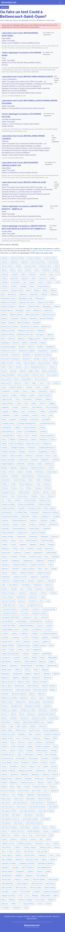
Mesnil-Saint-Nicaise (40, 690)
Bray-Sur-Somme (44, 363)
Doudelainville (42, 451)
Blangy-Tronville (49, 338)
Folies (9, 500)
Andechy (55, 270)
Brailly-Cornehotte (7, 363)
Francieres (43, 520)
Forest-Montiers (7, 512)
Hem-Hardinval (13, 585)
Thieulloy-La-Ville (44, 847)
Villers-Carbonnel (36, 883)
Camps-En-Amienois (16, 387)
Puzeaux (31, 766)
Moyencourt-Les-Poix (39, 718)
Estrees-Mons (6, 480)
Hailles (50, 564)
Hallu (39, 569)
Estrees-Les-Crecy (44, 476)
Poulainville (25, 762)
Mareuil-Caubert (7, 669)
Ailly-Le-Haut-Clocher (38, 262)
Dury (55, 455)
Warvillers (12, 899)
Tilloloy (18, 851)
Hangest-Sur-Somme (43, 573)
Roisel (12, 786)
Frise (20, 540)
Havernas (31, 581)
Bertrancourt (46, 326)
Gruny (46, 556)
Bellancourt (48, 310)
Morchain (54, 710)
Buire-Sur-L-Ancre (38, 375)
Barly (3, 294)
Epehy (40, 464)
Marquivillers (6, 673)
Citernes (15, 407)
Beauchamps (40, 298)
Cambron (56, 383)
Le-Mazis (14, 633)
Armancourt (32, 274)
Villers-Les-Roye (7, 887)
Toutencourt (42, 855)
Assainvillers (14, 278)
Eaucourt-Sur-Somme (8, 460)
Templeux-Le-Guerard (25, 843)
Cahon (41, 383)
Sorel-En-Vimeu (41, 835)
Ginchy (15, 548)
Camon (4, 387)
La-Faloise (35, 609)
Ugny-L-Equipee (7, 859)
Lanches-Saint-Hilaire (8, 625)
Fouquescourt (45, 516)
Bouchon (31, 347)
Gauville (42, 544)
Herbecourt (48, 585)
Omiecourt (21, 742)
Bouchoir (22, 347)
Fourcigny (56, 516)
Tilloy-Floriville (28, 851)
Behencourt (37, 310)
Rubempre (54, 790)
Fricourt (13, 540)
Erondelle (29, 472)
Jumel (48, 601)
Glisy (22, 548)
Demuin (33, 439)
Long (27, 649)
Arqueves (43, 274)
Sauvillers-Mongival (33, 831)
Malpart (51, 661)
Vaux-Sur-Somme (7, 871)
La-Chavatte (24, 609)
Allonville (28, 270)
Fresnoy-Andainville (8, 532)
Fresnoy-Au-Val (22, 532)
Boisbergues (5, 342)
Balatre (45, 290)
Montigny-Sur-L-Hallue (28, 710)
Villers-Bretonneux (7, 883)
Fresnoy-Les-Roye (7, 536)
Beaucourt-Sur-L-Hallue (45, 302)
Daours (4, 439)
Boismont (16, 342)
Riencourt (41, 782)
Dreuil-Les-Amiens (16, 455)
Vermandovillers (7, 875)
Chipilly (33, 403)
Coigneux (15, 411)
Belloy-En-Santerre (16, 314)
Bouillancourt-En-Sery (9, 351)
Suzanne (33, 839)
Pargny (30, 746)
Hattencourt (5, 581)
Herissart (4, 589)
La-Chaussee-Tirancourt (9, 609)
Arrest (51, 274)
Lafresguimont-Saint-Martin (10, 617)
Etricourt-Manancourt (26, 484)
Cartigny (14, 395)
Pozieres (34, 762)
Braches (53, 359)
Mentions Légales (30, 916)
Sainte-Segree (25, 827)
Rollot (19, 786)
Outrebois (5, 746)
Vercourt (39, 871)
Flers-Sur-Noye (22, 496)
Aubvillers (5, 282)
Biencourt (12, 338)
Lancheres (48, 621)
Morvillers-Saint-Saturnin (47, 714)
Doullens (4, 455)
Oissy (13, 742)
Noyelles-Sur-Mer (7, 738)
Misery (41, 698)
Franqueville (5, 524)
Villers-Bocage (53, 879)
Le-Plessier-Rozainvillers (49, 633)
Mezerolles (5, 694)
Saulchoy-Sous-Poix (17, 831)
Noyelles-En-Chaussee (52, 734)
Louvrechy (16, 657)
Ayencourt (5, 290)
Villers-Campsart (22, 883)
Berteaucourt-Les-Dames (10, 326)
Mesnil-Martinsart (7, 690)
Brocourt (53, 367)
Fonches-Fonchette (30, 500)
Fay (21, 488)
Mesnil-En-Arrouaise (48, 686)
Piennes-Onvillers (41, 750)
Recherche (4, 7)
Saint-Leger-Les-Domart (27, 811)
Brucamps (13, 371)
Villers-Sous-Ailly (20, 887)
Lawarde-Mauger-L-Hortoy (10, 629)
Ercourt (11, 472)
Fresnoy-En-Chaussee (38, 532)
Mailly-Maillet (52, 657)
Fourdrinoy (5, 520)
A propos (20, 916)
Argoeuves (5, 274)
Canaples (29, 387)
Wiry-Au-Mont (40, 899)
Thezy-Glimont (6, 847)
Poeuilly (39, 754)
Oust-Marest (50, 742)
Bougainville (50, 347)
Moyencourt (25, 718)
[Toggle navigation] (60, 2)
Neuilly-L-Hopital (7, 730)
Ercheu (4, 472)
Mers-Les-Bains (6, 686)
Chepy (19, 403)
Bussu (16, 379)
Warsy (3, 899)
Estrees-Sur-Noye (19, 480)
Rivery (50, 782)
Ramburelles (35, 774)
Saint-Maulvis (16, 815)
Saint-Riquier (45, 819)
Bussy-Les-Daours (41, 379)
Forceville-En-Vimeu (34, 508)
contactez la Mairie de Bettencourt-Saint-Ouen (46, 250)
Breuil (10, 367)
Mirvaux (33, 698)
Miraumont (24, 698)
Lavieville (49, 625)
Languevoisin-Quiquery (26, 625)
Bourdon (54, 351)
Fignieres (46, 492)
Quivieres (4, 774)
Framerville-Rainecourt (19, 520)
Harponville (44, 577)
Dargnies (12, 439)
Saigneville (30, 795)
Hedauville (51, 581)
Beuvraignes (40, 334)
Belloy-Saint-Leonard (32, 314)
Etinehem (4, 484)
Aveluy (32, 286)
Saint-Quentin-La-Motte (30, 819)
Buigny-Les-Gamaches (49, 371)
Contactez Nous (9, 916)
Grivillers (23, 556)
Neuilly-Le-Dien (21, 730)
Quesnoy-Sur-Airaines (25, 770)
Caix (48, 383)
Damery (34, 435)
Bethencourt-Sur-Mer (8, 330)
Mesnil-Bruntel (19, 686)
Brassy (19, 363)
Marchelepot (40, 665)
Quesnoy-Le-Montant (8, 770)
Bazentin (44, 294)
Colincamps (32, 411)
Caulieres (23, 395)
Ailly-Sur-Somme (7, 266)
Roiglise (4, 786)
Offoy (55, 738)
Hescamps (49, 589)
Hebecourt (40, 581)
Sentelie (16, 835)
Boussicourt (16, 355)
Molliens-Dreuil (20, 702)
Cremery (42, 427)
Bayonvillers (34, 294)
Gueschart (5, 560)
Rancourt (55, 774)
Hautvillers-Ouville (18, 581)
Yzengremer (16, 908)
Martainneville (17, 673)
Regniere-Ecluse (7, 778)
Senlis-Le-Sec (6, 835)
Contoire (34, 415)
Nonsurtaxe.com (8, 2)
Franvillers (42, 524)
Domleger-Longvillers (18, 447)
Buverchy (18, 383)
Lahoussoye (26, 617)
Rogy (56, 782)
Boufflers (40, 347)
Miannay (32, 694)
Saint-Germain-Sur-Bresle (37, 807)
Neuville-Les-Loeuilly (8, 734)
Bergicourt (5, 318)
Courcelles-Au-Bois (8, 423)
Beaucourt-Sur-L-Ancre (27, 302)
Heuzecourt (33, 593)
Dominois (5, 447)
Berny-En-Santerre (24, 322)
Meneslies (25, 677)
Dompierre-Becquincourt (47, 447)
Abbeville (4, 258)
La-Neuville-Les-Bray (48, 609)
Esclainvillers (39, 472)
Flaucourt (5, 496)
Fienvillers (36, 492)
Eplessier (4, 468)
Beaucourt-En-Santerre (9, 302)
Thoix (3, 851)
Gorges (39, 548)
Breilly (55, 363)
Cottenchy (12, 419)
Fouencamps (25, 516)
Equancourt (24, 468)
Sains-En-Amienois (44, 799)
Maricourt (18, 669)
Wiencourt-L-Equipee (25, 899)
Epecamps (31, 464)
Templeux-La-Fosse (8, 843)
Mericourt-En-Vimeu (8, 682)
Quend (46, 766)
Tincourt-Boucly (7, 855)
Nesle (11, 726)
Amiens (36, 270)
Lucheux (26, 657)
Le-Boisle (25, 629)
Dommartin (31, 447)
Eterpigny (47, 480)
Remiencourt (39, 778)
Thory (10, 851)
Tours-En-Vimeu (29, 855)
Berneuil (11, 322)
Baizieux (37, 290)
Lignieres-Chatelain (8, 645)
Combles (42, 411)
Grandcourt (17, 552)
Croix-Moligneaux (31, 431)
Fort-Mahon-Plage (21, 512)
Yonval (40, 904)
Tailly (41, 839)
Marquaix (45, 669)
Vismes (14, 891)
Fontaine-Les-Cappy (8, 504)
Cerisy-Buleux (27, 399)
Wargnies (35, 895)
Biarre (3, 338)
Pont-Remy (44, 758)
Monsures (5, 706)
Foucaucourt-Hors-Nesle (9, 516)
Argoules (15, 274)
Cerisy (17, 399)
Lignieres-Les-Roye (39, 645)
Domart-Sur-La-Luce (32, 443)
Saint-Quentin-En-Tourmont (10, 819)
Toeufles (18, 855)
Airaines (18, 266)
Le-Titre (25, 637)
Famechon (47, 484)
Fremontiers (5, 528)
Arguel (23, 274)
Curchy (19, 435)
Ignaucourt (21, 601)
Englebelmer (45, 460)
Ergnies (20, 472)
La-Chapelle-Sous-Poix (34, 605)
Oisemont (5, 742)
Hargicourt (34, 577)
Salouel (52, 827)
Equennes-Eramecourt (38, 468)
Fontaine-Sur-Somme (8, 508)
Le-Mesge (34, 633)
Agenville (4, 262)
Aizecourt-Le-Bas (30, 266)
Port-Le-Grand (6, 762)
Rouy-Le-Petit (36, 790)
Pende (55, 746)
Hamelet (54, 569)
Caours (25, 391)
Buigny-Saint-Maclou (8, 375)
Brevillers (19, 367)
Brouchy (4, 371)
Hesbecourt (39, 589)
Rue (13, 795)
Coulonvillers (34, 419)
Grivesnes (14, 556)
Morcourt (5, 714)
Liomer (12, 649)
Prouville (43, 762)
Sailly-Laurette (6, 799)
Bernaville (33, 318)
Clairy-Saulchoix (37, 407)
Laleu (35, 617)
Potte (16, 762)
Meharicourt (5, 677)
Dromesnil (39, 455)
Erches (51, 468)
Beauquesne (47, 306)
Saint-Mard (5, 815)
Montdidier (47, 706)
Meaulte (56, 673)
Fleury (42, 496)
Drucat (48, 455)
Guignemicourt (28, 560)
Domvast (32, 451)
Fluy (3, 500)
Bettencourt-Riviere (8, 334)
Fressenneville (21, 536)
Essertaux (5, 476)
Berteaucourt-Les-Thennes (29, 326)
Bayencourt (23, 294)
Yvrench (48, 904)
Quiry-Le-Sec (52, 770)
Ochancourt (36, 738)
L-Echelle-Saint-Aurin (8, 605)
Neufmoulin (42, 726)
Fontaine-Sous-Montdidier (26, 504)
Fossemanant (34, 512)
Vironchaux (5, 891)
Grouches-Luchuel (35, 556)
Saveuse (46, 831)
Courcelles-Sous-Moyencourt (26, 423)
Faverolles (5, 488)
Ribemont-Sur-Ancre (28, 782)
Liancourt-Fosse (7, 641)
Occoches (26, 738)
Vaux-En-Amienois (28, 867)
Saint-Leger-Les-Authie (9, 811)
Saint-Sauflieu (6, 823)
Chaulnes (48, 399)
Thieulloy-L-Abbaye (29, 847)
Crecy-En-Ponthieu (30, 427)
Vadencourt (19, 859)
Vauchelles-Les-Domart (26, 863)
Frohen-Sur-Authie (47, 540)
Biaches (50, 334)
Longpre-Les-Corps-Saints (10, 653)
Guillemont (51, 560)
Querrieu (54, 766)
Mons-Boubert (48, 702)
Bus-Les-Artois (6, 379)
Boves (45, 359)
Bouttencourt (27, 355)
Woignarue (51, 899)
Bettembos (41, 330)
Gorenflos (30, 548)
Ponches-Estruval (7, 758)
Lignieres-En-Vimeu (23, 645)
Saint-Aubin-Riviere (37, 803)
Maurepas (47, 673)
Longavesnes (36, 649)
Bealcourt (54, 294)
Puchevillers (13, 766)
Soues (51, 835)
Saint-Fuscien (21, 807)
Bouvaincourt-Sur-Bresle (43, 355)
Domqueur (22, 451)
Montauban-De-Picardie (32, 706)
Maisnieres (18, 661)
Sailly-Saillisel (30, 799)
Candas (46, 387)
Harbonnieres (6, 577)
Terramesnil (38, 843)
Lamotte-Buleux (21, 621)
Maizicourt (42, 661)
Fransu (23, 524)
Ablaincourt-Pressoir (17, 258)
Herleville (14, 589)
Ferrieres (29, 488)
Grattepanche (38, 552)
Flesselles (34, 496)
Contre (43, 415)
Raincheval (14, 774)
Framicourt (33, 520)
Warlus (56, 895)
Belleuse (4, 314)
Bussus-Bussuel (27, 379)
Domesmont (47, 443)
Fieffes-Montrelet (24, 492)
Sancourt (4, 831)
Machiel (34, 657)
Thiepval (17, 847)
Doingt (4, 443)
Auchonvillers (15, 282)
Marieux (27, 669)
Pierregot (54, 750)
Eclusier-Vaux (23, 460)
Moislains (50, 698)
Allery (20, 270)
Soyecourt (13, 839)
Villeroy (26, 879)
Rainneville (24, 774)
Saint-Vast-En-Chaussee (9, 827)
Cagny (34, 383)
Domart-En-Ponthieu (16, 443)
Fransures (32, 524)
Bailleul (28, 290)
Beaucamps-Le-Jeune (8, 298)
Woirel (14, 904)
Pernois (4, 750)
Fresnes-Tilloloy (34, 528)
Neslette (32, 726)
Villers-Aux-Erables (39, 879)
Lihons (51, 645)
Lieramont (26, 641)
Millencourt (41, 694)
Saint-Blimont (51, 803)
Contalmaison (6, 415)
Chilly (26, 403)
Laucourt (40, 625)
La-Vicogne (24, 613)
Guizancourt (5, 564)
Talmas (48, 839)
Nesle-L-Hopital (22, 726)
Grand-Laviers (6, 552)
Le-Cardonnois (36, 629)
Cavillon (32, 395)
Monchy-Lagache (34, 702)
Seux (23, 835)
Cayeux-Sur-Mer (7, 399)
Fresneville (46, 528)
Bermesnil (15, 318)
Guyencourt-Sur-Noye (38, 564)
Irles (41, 601)
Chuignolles (5, 407)
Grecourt (4, 556)
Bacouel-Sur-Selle (17, 290)
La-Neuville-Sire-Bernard (9, 613)
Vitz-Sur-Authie (25, 891)
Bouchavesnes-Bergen (9, 347)
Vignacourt (29, 875)
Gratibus (27, 552)
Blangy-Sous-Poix (34, 338)
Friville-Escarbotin (31, 540)
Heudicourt (22, 593)
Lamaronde (44, 617)
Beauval (56, 306)
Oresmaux (39, 742)
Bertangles (36, 322)
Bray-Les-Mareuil (29, 363)
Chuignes (52, 403)
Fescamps (38, 488)
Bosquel (43, 342)
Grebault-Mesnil (51, 552)
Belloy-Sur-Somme (49, 314)
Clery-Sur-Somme (51, 407)
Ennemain (55, 460)
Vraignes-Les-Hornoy (8, 895)
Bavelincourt (12, 294)
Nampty (49, 722)
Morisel (21, 714)
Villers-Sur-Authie (35, 887)
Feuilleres (48, 488)
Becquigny (19, 310)
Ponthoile (55, 758)
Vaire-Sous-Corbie (32, 859)
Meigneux (16, 677)
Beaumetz (22, 306)
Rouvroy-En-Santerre (8, 790)
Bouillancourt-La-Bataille (27, 351)
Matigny (28, 673)
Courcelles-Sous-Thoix (47, 423)
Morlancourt (31, 714)
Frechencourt (53, 524)
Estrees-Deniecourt (28, 476)
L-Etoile (21, 605)
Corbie (4, 419)
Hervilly (29, 589)
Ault (24, 282)
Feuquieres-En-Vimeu (8, 492)
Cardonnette (42, 391)
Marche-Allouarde (26, 665)
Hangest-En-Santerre (27, 573)
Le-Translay (34, 637)
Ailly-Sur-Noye (53, 262)
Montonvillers (43, 710)
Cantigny (16, 391)
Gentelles (51, 544)
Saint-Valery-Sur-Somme (34, 823)
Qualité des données (44, 916)
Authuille (13, 286)
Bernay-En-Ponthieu (46, 318)
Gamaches (23, 544)
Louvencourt (6, 657)
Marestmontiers (52, 665)
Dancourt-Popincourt (47, 435)
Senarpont (55, 831)
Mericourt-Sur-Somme (40, 682)
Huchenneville (20, 597)
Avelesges (23, 286)
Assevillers (24, 278)
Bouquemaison (43, 351)
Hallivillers (15, 569)
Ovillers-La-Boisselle (17, 746)
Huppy (43, 597)
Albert (56, 266)
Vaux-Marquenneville (44, 867)
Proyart (4, 766)
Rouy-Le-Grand (23, 790)
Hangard (14, 573)
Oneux (30, 742)
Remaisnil (18, 778)
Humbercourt (33, 597)
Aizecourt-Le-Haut (45, 266)
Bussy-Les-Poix (6, 383)
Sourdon (4, 839)
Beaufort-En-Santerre (8, 306)
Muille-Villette (6, 722)
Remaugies (28, 778)
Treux (51, 855)
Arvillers (4, 278)
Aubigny (52, 278)
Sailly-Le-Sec (18, 799)
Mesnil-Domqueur (33, 686)
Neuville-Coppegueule (50, 730)
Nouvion (38, 734)
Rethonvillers (51, 778)
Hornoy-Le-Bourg (7, 597)
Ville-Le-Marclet (41, 875)
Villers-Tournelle (50, 887)
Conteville (25, 415)
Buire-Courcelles (23, 375)
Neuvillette (21, 734)
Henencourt (37, 585)
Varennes (52, 859)
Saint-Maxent (28, 815)
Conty (51, 415)
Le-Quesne (5, 637)
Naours (4, 726)
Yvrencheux (5, 908)
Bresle (3, 367)
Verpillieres (18, 875)
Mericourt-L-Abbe (23, 682)
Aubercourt (42, 278)
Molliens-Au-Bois (7, 702)
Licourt (17, 641)
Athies (34, 278)
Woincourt (5, 904)
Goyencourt (49, 548)
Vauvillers (16, 867)
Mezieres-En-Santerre (19, 694)
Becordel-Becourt (7, 310)
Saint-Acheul (6, 803)
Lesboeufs (55, 637)
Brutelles (23, 371)
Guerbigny (55, 556)
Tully (57, 855)
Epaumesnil (20, 464)
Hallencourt (5, 569)
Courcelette (46, 419)
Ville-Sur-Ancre (6, 879)
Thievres (56, 847)
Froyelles (4, 544)
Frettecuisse (33, 536)
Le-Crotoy (48, 629)
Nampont (17, 722)
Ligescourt (46, 641)
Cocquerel (5, 411)
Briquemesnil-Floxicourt (38, 367)
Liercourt (36, 641)
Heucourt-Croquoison (9, 593)
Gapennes (33, 544)
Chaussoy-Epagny (7, 403)
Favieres (14, 488)
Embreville (34, 460)
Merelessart (47, 677)
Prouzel (52, 762)
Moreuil (13, 714)
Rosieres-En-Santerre (40, 786)
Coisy (23, 411)
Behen (28, 310)
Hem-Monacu (26, 585)
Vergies (48, 871)
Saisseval (36, 827)
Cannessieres (6, 391)
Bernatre (24, 318)
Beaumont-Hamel (34, 306)
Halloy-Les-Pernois (28, 569)
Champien (38, 399)
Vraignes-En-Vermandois (51, 891)
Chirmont (42, 403)
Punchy (23, 766)
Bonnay (24, 342)
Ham (46, 569)
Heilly (3, 585)
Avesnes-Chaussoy (43, 286)
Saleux (44, 827)
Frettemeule (44, 536)
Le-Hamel (5, 633)
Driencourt (29, 455)
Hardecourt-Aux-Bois (20, 577)
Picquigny (29, 750)
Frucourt (13, 544)
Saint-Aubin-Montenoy (20, 803)
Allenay (12, 270)
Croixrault (43, 431)
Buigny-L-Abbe (34, 371)
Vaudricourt (5, 867)
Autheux (49, 282)
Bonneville (34, 342)
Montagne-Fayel (16, 706)
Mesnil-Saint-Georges (23, 690)
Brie (26, 367)
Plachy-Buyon (29, 754)
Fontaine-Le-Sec (44, 500)
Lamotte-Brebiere (7, 621)
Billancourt (21, 338)
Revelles (4, 782)
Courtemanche (6, 427)
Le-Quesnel (15, 637)
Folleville (17, 500)
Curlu (26, 435)
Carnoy (52, 391)
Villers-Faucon (50, 883)
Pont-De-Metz (20, 758)
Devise (53, 439)
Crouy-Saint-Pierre (8, 435)
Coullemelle (23, 419)
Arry (58, 274)
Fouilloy (34, 516)
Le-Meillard (24, 633)
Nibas (30, 734)
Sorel (30, 835)
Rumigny (21, 795)
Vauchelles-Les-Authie (9, 863)
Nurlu (18, 738)
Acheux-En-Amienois (34, 258)
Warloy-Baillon (46, 895)
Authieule (4, 286)
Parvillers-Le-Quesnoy (43, 746)
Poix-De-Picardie (50, 754)
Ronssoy (27, 786)
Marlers (36, 669)
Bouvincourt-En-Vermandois (11, 359)
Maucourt (37, 673)
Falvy (38, 484)
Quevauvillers (40, 770)
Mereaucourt (36, 677)
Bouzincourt (27, 359)
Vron (27, 895)
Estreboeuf (14, 476)
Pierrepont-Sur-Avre (8, 754)
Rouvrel (52, 786)
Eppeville (14, 468)
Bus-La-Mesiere (52, 375)
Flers (12, 496)
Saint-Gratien (53, 807)
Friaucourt (54, 536)
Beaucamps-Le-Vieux (25, 298)
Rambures (46, 774)
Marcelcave (14, 665)
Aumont (40, 282)
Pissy (19, 754)
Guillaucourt (40, 560)
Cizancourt (24, 407)
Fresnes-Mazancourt (19, 528)
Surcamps (24, 839)
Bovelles (37, 359)
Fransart (15, 524)
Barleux (53, 290)
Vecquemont (20, 871)
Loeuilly (19, 649)
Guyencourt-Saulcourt (20, 564)
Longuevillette (46, 653)
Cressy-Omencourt (8, 431)
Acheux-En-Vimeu (50, 258)
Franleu (52, 520)
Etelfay (38, 480)
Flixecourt (51, 496)
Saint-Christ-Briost (7, 807)
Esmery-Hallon (51, 472)
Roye (45, 790)
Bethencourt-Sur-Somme (26, 330)
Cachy (26, 383)
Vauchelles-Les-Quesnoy (45, 863)
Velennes (30, 871)
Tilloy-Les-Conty (42, 851)
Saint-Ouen (39, 815)
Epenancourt (49, 464)
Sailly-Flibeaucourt (43, 795)
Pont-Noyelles (33, 758)
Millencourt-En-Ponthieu (9, 698)
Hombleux (53, 593)
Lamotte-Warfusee (36, 621)
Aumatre (32, 282)
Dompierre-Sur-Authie (9, 451)
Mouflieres (14, 718)
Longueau (25, 653)
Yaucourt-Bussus (28, 904)
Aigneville (24, 262)
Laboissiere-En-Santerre (39, 613)
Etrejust (13, 484)
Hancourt (5, 573)
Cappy (33, 391)
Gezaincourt (5, 548)
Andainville (45, 270)
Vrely (20, 895)
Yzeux (26, 908)
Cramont (17, 427)
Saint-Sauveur (18, 823)
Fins (53, 492)
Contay (16, 415)
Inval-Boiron (32, 601)
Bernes (4, 322)
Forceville (21, 508)
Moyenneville (53, 718)
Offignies (47, 738)
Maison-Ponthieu (30, 661)
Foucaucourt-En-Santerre (50, 512)
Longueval (35, 653)
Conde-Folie (52, 411)
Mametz (4, 665)
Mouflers (4, 718)
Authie (57, 282)
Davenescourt (23, 439)
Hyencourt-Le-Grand (8, 601)
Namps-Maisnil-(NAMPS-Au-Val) (33, 722)
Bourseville (5, 355)
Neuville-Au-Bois (34, 730)
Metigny (52, 690)
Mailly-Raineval (6, 661)
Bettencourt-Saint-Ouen (25, 334)
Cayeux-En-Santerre (44, 395)
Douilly (53, 451)
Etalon (31, 480)
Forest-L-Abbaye (49, 508)
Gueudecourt (16, 560)
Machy (42, 657)
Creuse (19, 431)
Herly (22, 589)
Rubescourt (5, 795)
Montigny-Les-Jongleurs (9, 710)
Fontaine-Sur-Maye (44, 504)
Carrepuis (5, 395)
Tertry (48, 843)
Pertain (20, 750)
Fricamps (4, 540)
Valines (44, 859)
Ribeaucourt (14, 782)
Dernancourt (43, 439)
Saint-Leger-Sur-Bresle (46, 811)
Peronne (12, 750)
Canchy (38, 387)
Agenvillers (14, 262)
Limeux (4, 649)
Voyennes (37, 891)
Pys (39, 766)
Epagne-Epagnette (8, 464)
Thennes (56, 843)
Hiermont (44, 593)
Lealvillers (45, 637)
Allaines (4, 270)
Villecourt (18, 879)
